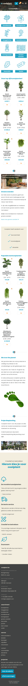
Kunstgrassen (7, 55)
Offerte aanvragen (8, 676)
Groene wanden (21, 56)
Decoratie (7, 71)
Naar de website (7, 671)
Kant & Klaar (4, 626)
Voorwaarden (5, 650)
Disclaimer (4, 653)
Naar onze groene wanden (9, 219)
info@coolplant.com (8, 599)
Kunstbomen (7, 25)
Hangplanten (7, 40)
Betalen (3, 638)
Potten (3, 623)
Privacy (3, 655)
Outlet (21, 71)
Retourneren (4, 645)
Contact (3, 648)
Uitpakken (4, 642)
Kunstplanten (21, 25)
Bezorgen (4, 640)
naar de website (13, 682)
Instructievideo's (6, 635)
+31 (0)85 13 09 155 (7, 597)
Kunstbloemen (21, 40)
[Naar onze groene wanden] (14, 181)
